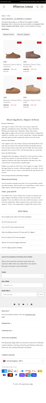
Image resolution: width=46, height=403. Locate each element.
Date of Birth (5, 281)
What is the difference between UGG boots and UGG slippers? (18, 232)
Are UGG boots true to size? (9, 222)
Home (4, 16)
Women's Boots (8, 34)
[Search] (37, 7)
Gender (4, 272)
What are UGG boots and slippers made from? (14, 242)
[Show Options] (42, 276)
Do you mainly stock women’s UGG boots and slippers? (17, 217)
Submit (41, 294)
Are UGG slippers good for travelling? (12, 247)
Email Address (6, 291)
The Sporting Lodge (26, 384)
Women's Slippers (23, 34)
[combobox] (22, 276)
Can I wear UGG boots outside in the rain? (13, 227)
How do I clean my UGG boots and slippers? (14, 237)
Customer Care (30, 314)
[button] (4, 7)
